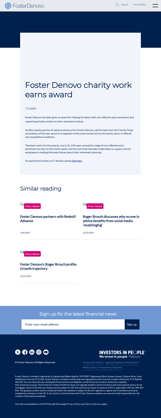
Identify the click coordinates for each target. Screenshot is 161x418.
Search (124, 4)
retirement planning (90, 152)
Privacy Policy (74, 404)
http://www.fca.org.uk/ (26, 384)
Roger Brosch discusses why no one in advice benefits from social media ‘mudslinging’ (111, 220)
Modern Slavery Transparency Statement (102, 367)
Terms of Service (93, 404)
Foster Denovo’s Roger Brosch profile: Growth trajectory (48, 266)
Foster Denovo (33, 117)
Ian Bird (29, 129)
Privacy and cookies (93, 362)
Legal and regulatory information (122, 362)
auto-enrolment (120, 117)
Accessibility (139, 4)
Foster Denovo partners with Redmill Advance (48, 218)
